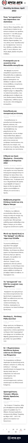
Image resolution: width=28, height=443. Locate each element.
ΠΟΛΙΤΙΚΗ (6, 24)
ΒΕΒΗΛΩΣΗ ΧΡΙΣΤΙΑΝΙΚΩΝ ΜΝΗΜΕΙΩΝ (13, 207)
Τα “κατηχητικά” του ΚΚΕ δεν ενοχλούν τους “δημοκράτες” (13, 284)
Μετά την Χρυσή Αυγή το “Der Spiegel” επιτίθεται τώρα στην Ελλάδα (14, 235)
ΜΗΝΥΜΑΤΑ (6, 165)
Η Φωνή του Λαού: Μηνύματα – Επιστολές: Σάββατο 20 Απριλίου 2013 (13, 159)
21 (17, 429)
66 (16, 432)
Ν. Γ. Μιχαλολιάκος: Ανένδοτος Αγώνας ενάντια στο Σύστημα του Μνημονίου (12, 351)
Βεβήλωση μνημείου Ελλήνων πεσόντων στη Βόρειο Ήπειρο (13, 202)
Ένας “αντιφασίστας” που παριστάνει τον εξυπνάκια (13, 19)
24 (8, 432)
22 (21, 429)
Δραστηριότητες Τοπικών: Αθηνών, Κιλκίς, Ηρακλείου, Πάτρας (11, 395)
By (12, 24)
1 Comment (6, 117)
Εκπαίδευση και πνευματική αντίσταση (13, 112)
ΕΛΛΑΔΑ (5, 68)
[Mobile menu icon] (24, 3)
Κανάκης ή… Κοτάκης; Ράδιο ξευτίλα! (13, 317)
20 (13, 429)
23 (24, 429)
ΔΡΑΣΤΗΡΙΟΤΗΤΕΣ (8, 401)
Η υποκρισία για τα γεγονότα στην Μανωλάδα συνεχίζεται (13, 63)
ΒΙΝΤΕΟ (5, 357)
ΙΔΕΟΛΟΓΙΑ (6, 116)
